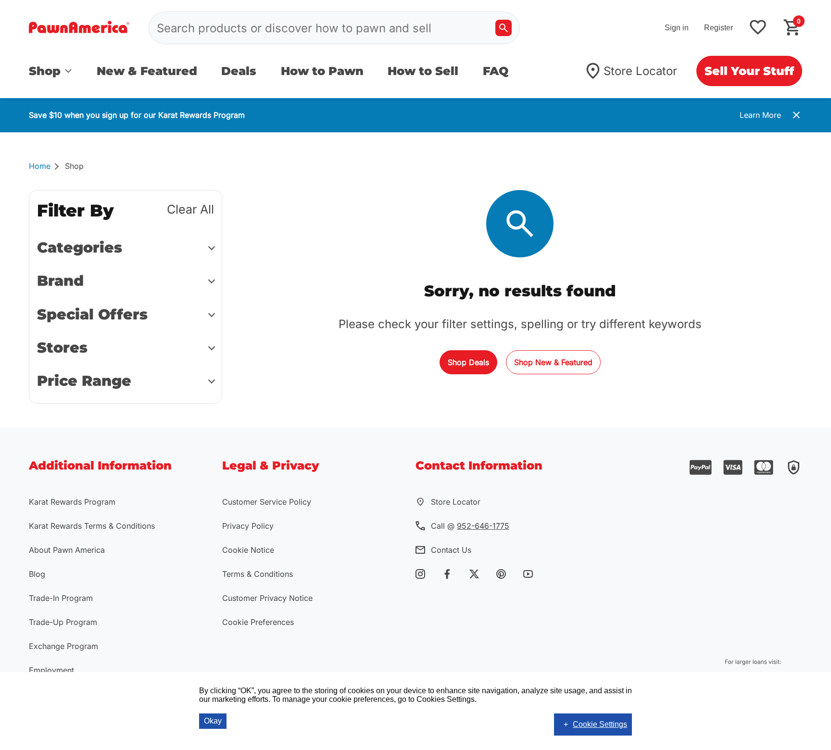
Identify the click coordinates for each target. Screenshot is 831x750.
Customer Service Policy (266, 502)
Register (718, 28)
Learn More (760, 115)
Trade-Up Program (63, 622)
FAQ (495, 71)
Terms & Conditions (257, 574)
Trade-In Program (61, 598)
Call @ (470, 526)
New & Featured (147, 71)
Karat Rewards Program (72, 502)
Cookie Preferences (258, 622)
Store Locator (640, 71)
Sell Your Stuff (749, 71)
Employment (51, 670)
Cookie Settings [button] (600, 724)
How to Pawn (322, 71)
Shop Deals (468, 362)
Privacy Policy (248, 526)
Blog (37, 574)
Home (39, 166)
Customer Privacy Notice (267, 598)
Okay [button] (213, 721)
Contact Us (451, 550)
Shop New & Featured (553, 362)
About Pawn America (67, 550)
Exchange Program (63, 646)
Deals (238, 71)
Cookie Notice (248, 550)
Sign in (677, 28)
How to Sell (423, 71)
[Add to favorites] (758, 28)
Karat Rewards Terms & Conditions (92, 526)
